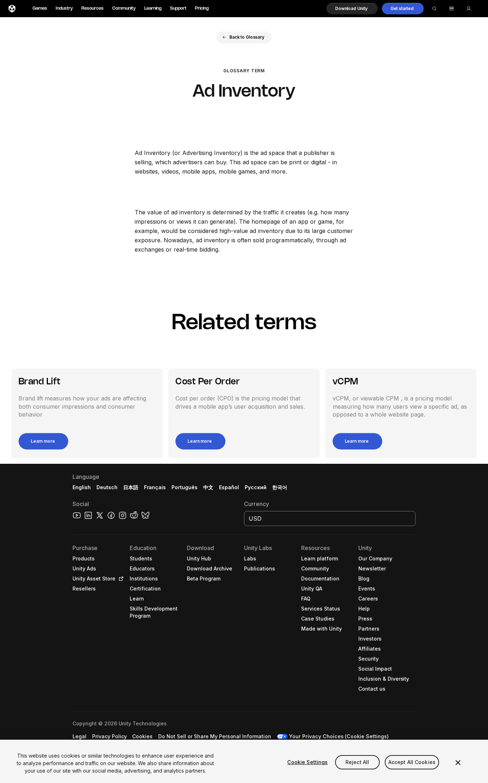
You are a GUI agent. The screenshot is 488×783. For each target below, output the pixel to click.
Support (178, 8)
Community (124, 8)
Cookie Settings (307, 762)
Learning (152, 8)
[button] (352, 8)
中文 (208, 487)
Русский (256, 487)
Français (155, 487)
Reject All (357, 762)
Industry (64, 8)
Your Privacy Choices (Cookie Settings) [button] (339, 736)
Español (229, 487)
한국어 (279, 487)
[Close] (458, 762)
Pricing (202, 8)
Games (40, 8)
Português (184, 487)
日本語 (130, 487)
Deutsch (107, 487)
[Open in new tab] (119, 579)
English (82, 487)
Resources (92, 8)
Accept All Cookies (412, 762)
